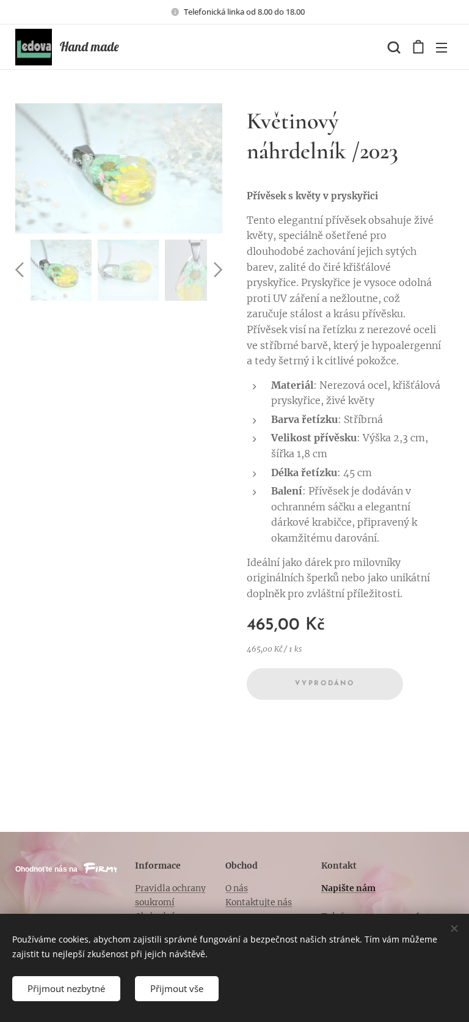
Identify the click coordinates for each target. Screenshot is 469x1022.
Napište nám (348, 888)
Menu (441, 47)
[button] (392, 47)
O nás (236, 888)
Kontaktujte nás (258, 902)
